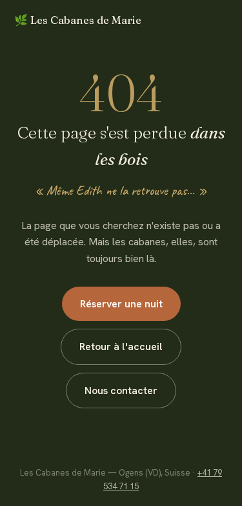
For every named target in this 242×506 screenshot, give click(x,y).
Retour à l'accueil (121, 346)
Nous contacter (121, 390)
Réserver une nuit (121, 304)
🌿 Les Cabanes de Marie (77, 20)
